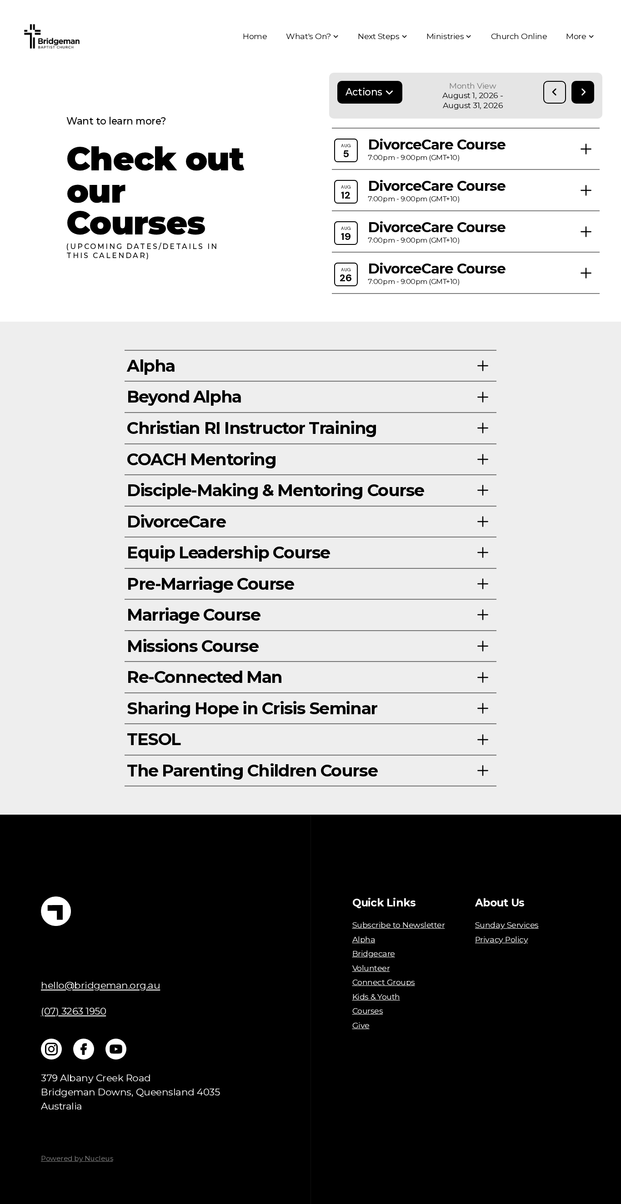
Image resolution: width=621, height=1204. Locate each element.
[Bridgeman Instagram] (51, 1049)
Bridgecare (373, 953)
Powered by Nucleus (77, 1158)
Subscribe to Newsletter (398, 925)
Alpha (364, 939)
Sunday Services (507, 925)
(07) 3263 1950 (73, 1011)
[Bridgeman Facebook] (83, 1049)
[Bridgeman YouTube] (115, 1049)
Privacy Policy (501, 939)
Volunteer (371, 968)
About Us (499, 902)
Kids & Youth (376, 996)
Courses (367, 1010)
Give (361, 1025)
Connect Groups (383, 982)
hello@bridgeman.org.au (100, 985)
